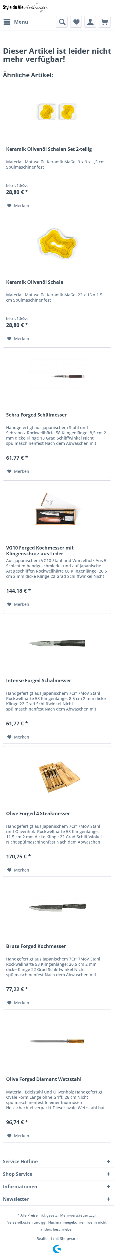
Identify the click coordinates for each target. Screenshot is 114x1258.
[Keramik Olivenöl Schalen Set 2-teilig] (57, 111)
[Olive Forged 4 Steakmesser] (57, 775)
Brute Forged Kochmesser (36, 946)
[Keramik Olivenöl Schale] (57, 244)
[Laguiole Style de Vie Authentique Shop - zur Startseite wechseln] (25, 8)
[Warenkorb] (104, 22)
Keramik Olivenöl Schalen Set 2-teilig (49, 149)
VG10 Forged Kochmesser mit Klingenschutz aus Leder (40, 551)
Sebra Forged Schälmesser (36, 415)
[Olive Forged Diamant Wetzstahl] (57, 1041)
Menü (21, 21)
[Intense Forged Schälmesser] (57, 642)
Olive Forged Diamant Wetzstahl (44, 1079)
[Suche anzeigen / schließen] (62, 22)
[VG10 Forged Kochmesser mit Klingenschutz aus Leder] (57, 510)
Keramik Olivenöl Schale (34, 282)
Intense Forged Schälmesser (38, 681)
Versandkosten (20, 1222)
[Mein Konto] (90, 22)
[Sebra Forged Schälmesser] (57, 377)
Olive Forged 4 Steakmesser (38, 814)
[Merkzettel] (76, 22)
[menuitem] (15, 22)
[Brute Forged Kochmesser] (57, 908)
